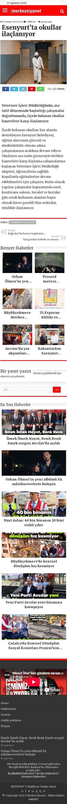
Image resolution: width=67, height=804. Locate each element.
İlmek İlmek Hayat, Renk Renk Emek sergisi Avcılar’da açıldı (32, 739)
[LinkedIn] (32, 791)
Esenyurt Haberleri (33, 776)
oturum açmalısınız (12, 376)
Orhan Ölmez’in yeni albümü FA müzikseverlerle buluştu (23, 752)
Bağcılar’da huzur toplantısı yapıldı (26, 232)
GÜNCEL (31, 21)
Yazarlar (6, 714)
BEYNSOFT (17, 786)
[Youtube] (36, 791)
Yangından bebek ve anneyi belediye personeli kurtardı (41, 238)
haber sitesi (49, 786)
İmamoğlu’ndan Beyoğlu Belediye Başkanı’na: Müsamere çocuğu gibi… (34, 767)
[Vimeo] (44, 791)
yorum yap (46, 21)
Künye (5, 703)
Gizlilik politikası (11, 720)
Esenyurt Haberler (23, 222)
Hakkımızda (8, 709)
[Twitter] (29, 791)
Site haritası (14, 764)
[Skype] (40, 791)
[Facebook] (26, 791)
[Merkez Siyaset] (25, 11)
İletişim (5, 726)
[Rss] (22, 791)
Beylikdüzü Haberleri (21, 773)
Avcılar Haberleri (47, 773)
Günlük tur (33, 786)
